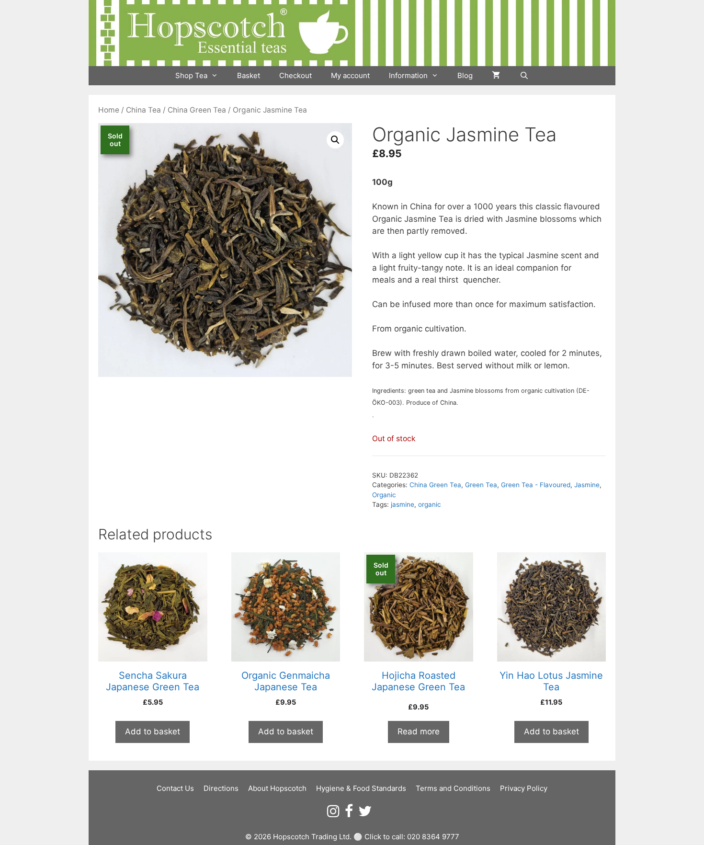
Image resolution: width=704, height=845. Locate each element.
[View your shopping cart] (496, 75)
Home (108, 109)
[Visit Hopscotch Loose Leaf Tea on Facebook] (349, 813)
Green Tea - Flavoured (535, 485)
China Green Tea (197, 109)
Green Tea (481, 485)
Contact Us (175, 788)
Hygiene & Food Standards (361, 788)
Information (408, 75)
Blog (465, 75)
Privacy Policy (523, 788)
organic (429, 504)
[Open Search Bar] (524, 75)
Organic (384, 495)
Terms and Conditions (453, 788)
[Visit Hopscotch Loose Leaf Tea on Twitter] (365, 813)
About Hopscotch (277, 788)
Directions (221, 788)
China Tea (143, 109)
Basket (248, 75)
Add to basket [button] (152, 731)
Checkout (295, 75)
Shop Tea (191, 75)
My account (350, 75)
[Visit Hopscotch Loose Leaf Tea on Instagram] (333, 813)
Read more (418, 731)
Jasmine (587, 485)
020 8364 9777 (433, 836)
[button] (335, 139)
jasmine (402, 504)
